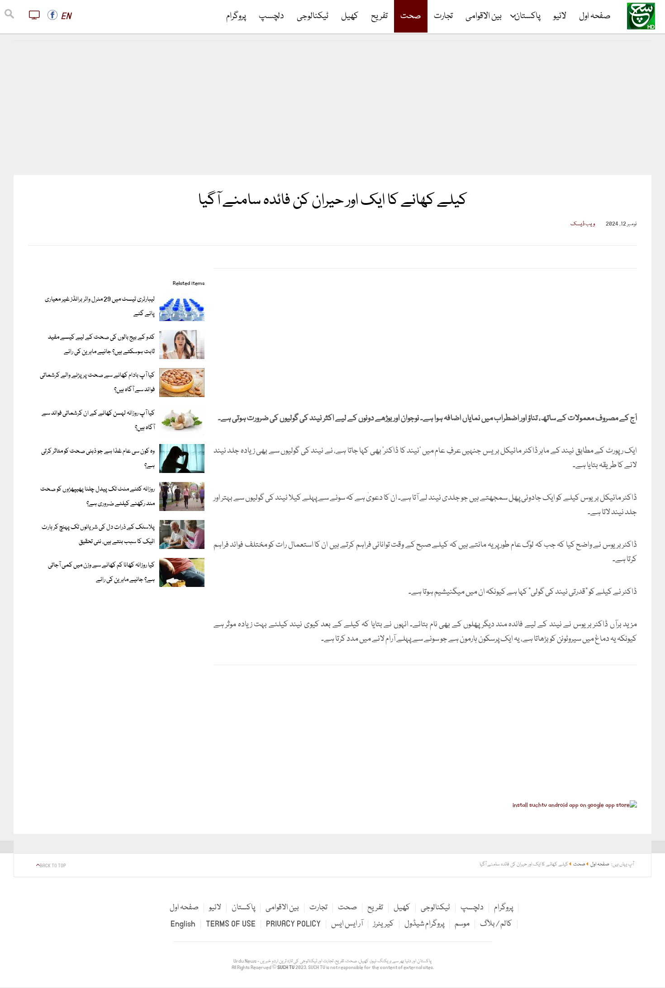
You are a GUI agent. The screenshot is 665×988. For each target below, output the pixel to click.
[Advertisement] (332, 108)
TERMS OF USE (231, 924)
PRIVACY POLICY (293, 924)
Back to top (53, 866)
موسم (462, 924)
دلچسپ (271, 16)
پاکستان (527, 16)
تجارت (443, 16)
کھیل (349, 16)
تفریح (379, 16)
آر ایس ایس (347, 924)
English (183, 924)
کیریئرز (383, 924)
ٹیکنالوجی (312, 16)
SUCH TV (286, 967)
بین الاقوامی (484, 16)
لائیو (559, 16)
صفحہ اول (595, 16)
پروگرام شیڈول (424, 924)
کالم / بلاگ (496, 924)
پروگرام (236, 16)
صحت (410, 16)
